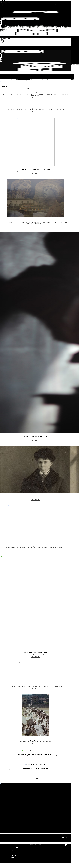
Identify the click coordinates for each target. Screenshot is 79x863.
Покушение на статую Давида (36, 684)
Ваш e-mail (13, 848)
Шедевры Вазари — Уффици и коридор (35, 221)
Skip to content (2, 0)
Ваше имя (13, 846)
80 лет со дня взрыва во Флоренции (35, 740)
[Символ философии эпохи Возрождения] (35, 764)
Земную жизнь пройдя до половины (35, 92)
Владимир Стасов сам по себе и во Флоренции (35, 169)
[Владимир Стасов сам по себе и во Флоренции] (36, 165)
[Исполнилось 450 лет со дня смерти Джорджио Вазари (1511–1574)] (35, 750)
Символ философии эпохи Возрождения (35, 768)
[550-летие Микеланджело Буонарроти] (35, 648)
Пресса (4, 7)
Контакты (4, 9)
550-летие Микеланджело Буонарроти (35, 652)
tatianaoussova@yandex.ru (62, 841)
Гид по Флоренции (6, 2)
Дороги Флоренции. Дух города (35, 546)
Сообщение (14, 855)
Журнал (4, 4)
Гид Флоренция (4, 83)
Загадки (4, 5)
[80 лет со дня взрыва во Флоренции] (35, 736)
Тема (12, 850)
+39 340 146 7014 (32, 15)
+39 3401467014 (64, 839)
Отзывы (4, 8)
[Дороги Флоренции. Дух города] (35, 542)
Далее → (38, 779)
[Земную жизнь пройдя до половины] (35, 88)
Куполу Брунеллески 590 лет (35, 108)
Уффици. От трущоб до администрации (36, 436)
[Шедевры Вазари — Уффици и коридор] (35, 216)
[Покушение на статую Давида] (35, 680)
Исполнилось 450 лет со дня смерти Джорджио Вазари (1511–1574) (35, 754)
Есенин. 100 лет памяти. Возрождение (35, 497)
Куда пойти (4, 3)
